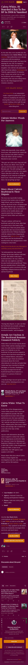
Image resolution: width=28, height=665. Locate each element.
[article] (14, 595)
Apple (11, 523)
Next (23, 556)
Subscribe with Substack (15, 647)
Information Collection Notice (17, 653)
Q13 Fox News (15, 236)
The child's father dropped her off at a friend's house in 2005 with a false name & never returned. (10, 610)
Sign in (25, 2)
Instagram (22, 519)
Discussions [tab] (12, 585)
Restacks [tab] (11, 567)
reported (4, 57)
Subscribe (19, 2)
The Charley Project (5, 472)
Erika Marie (7, 21)
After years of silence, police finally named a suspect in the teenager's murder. (10, 596)
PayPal (6, 104)
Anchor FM (4, 526)
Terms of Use (19, 652)
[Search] (25, 585)
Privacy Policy (7, 652)
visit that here (11, 384)
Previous (6, 556)
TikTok (7, 521)
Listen (24, 22)
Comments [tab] (4, 567)
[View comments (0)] (7, 26)
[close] (23, 620)
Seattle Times (4, 469)
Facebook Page (4, 470)
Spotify (16, 523)
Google (21, 523)
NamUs (2, 471)
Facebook (15, 519)
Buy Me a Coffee (15, 104)
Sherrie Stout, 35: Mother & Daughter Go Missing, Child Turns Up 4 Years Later (9, 606)
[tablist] (7, 566)
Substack (6, 662)
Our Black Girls (8, 93)
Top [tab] (3, 585)
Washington (21, 70)
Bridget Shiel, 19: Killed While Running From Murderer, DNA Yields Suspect (10, 591)
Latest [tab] (6, 585)
